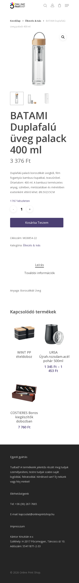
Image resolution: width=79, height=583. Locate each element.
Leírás (39, 265)
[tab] (39, 265)
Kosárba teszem (36, 223)
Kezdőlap (15, 20)
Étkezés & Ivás (33, 20)
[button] (63, 37)
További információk (39, 273)
